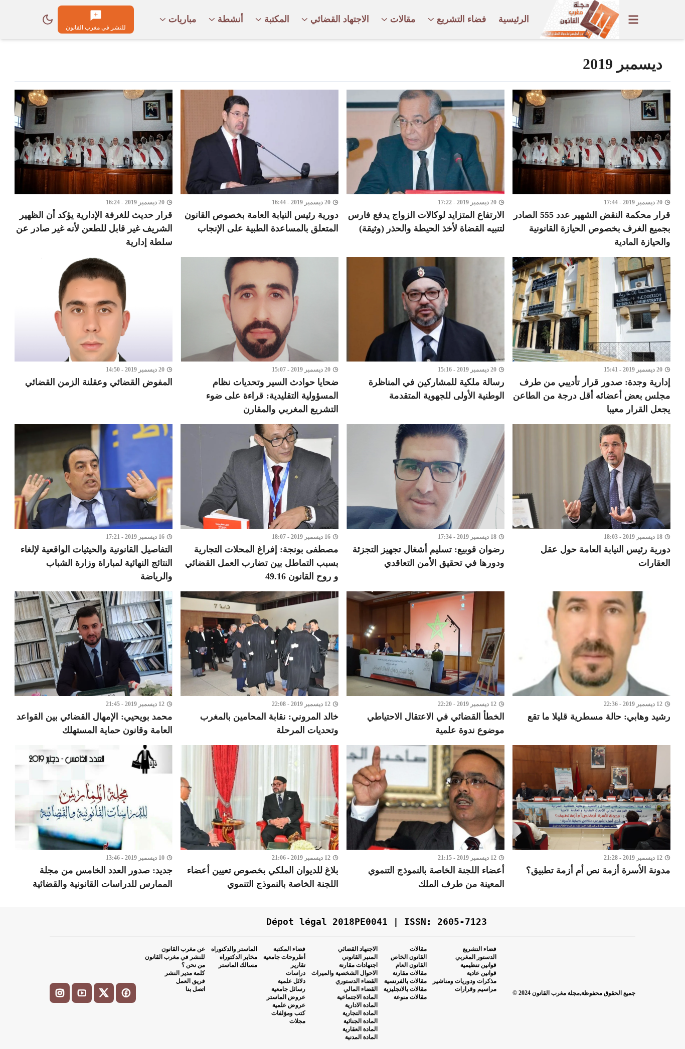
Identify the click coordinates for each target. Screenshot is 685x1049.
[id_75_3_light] (48, 20)
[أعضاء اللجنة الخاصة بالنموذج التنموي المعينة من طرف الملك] (425, 818)
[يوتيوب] (82, 993)
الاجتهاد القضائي (358, 948)
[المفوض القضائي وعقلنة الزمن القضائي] (94, 336)
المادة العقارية (360, 1028)
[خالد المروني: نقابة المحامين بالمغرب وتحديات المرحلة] (259, 664)
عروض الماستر (286, 996)
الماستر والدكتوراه (234, 948)
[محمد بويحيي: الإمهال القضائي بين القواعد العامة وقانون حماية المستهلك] (94, 664)
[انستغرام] (60, 993)
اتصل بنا (195, 988)
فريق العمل (190, 980)
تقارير (298, 964)
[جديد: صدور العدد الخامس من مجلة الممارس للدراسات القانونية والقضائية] (94, 818)
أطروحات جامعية (284, 956)
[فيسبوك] (126, 993)
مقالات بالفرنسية (405, 980)
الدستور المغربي (475, 956)
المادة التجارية (360, 1012)
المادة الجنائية (361, 1020)
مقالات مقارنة (410, 972)
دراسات (295, 972)
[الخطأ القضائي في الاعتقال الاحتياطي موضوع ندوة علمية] (425, 664)
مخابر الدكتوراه (238, 956)
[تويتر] (104, 993)
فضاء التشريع (479, 948)
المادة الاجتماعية (357, 996)
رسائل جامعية (288, 988)
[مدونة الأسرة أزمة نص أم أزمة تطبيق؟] (591, 818)
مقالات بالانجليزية (405, 988)
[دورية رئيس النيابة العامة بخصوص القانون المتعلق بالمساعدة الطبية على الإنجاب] (259, 169)
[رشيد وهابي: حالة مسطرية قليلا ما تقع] (591, 664)
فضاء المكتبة (289, 948)
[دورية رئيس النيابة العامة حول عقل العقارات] (591, 503)
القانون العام (411, 964)
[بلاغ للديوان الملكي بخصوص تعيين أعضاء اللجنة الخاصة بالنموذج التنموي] (259, 818)
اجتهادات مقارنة (358, 964)
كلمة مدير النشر (185, 972)
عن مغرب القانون (183, 948)
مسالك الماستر (238, 964)
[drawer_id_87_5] (633, 20)
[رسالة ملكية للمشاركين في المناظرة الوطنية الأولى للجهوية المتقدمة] (425, 336)
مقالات (418, 948)
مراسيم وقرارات (475, 988)
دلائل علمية (291, 980)
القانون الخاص (409, 956)
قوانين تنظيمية (478, 964)
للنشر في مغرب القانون (175, 956)
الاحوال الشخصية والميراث (344, 972)
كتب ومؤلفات (288, 1012)
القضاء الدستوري (356, 980)
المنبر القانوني (360, 956)
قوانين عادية (481, 972)
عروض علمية (288, 1004)
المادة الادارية (361, 1004)
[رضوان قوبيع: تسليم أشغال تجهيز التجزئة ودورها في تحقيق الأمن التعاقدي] (425, 503)
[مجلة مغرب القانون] (579, 19)
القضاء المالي (361, 988)
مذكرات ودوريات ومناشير (464, 980)
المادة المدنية (361, 1036)
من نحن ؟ (193, 964)
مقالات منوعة (410, 996)
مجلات (297, 1020)
